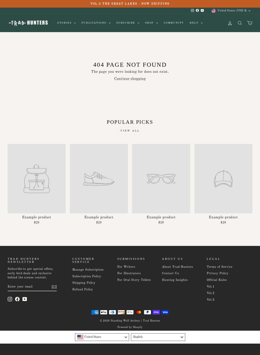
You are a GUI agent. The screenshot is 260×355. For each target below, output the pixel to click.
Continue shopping (130, 79)
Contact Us (170, 273)
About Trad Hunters (177, 267)
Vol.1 (211, 286)
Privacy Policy (217, 273)
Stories (65, 23)
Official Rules (217, 280)
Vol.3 (211, 299)
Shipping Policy (84, 282)
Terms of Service (219, 267)
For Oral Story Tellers (134, 280)
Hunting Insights (175, 280)
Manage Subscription (88, 269)
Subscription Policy (86, 276)
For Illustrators (129, 273)
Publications (94, 23)
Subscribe (126, 23)
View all (130, 131)
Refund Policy (82, 289)
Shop (150, 23)
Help (195, 23)
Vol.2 (211, 293)
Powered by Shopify (129, 327)
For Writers (126, 267)
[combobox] (102, 337)
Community (174, 23)
